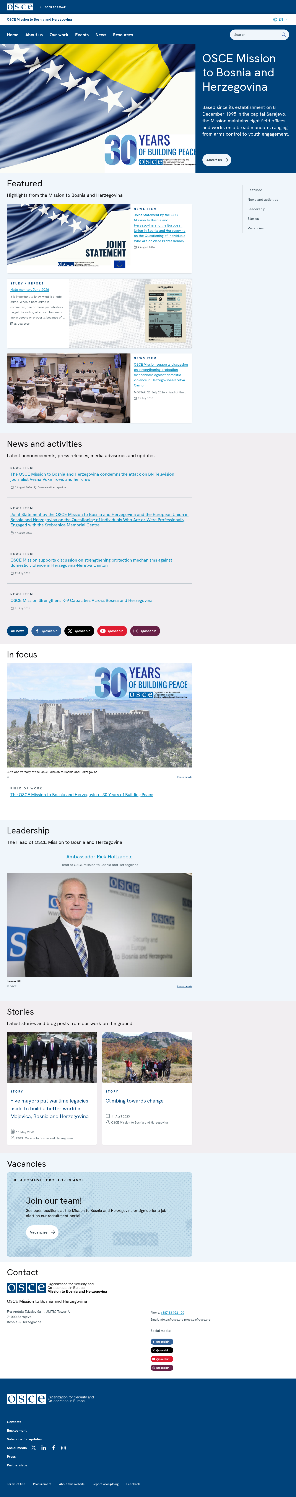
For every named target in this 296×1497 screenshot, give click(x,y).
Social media (17, 1448)
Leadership (256, 209)
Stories (253, 218)
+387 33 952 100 (172, 1313)
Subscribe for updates (24, 1439)
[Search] (284, 35)
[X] (33, 1447)
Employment (17, 1430)
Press (11, 1456)
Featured (255, 190)
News (101, 35)
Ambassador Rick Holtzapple (99, 856)
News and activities (263, 199)
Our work (59, 35)
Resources (123, 35)
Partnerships (17, 1465)
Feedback (133, 1484)
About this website (72, 1484)
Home (12, 35)
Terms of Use (16, 1484)
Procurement (42, 1484)
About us (34, 35)
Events (82, 35)
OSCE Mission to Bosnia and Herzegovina (39, 19)
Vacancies (256, 228)
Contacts (14, 1422)
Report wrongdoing (106, 1484)
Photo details (184, 777)
